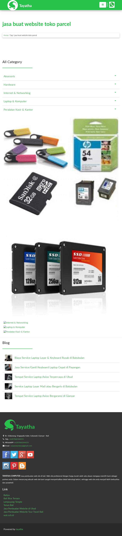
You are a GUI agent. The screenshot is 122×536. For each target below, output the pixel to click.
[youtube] (30, 457)
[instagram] (6, 468)
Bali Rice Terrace (12, 498)
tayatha (19, 529)
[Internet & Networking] (16, 323)
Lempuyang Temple (13, 502)
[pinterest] (14, 468)
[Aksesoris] (61, 216)
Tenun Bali (9, 505)
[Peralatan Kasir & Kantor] (17, 332)
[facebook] (6, 457)
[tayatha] (19, 9)
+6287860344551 (16, 439)
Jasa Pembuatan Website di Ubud (20, 509)
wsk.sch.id (9, 515)
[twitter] (14, 457)
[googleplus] (22, 457)
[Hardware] (61, 318)
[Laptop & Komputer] (14, 327)
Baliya (7, 495)
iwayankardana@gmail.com (21, 446)
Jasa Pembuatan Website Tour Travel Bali (23, 512)
